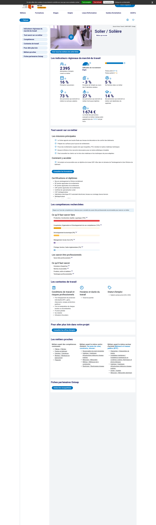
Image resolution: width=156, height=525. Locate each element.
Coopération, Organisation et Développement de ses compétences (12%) (77, 225)
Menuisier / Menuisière (90, 360)
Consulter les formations (63, 171)
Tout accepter (86, 2)
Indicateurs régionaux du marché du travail (33, 30)
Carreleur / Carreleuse (62, 353)
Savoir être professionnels (62, 258)
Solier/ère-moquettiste (62, 388)
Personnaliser (108, 2)
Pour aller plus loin (31, 48)
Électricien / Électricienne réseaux (93, 366)
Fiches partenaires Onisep (33, 56)
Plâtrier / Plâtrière (60, 349)
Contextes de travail (31, 44)
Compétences (29, 39)
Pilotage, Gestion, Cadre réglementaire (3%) (67, 247)
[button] (127, 20)
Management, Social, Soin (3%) (63, 240)
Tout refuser (97, 2)
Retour (25, 20)
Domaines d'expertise (61, 266)
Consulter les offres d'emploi (64, 330)
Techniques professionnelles (63, 274)
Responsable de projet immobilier (93, 351)
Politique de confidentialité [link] (122, 2)
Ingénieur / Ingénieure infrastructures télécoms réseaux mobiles (93, 355)
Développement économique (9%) (64, 232)
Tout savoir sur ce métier (33, 35)
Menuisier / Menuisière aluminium (121, 373)
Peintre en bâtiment (61, 351)
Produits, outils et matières (62, 271)
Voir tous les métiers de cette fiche (65, 52)
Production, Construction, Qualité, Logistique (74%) (70, 218)
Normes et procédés (60, 269)
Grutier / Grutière (115, 370)
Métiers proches (30, 52)
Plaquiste (58, 360)
